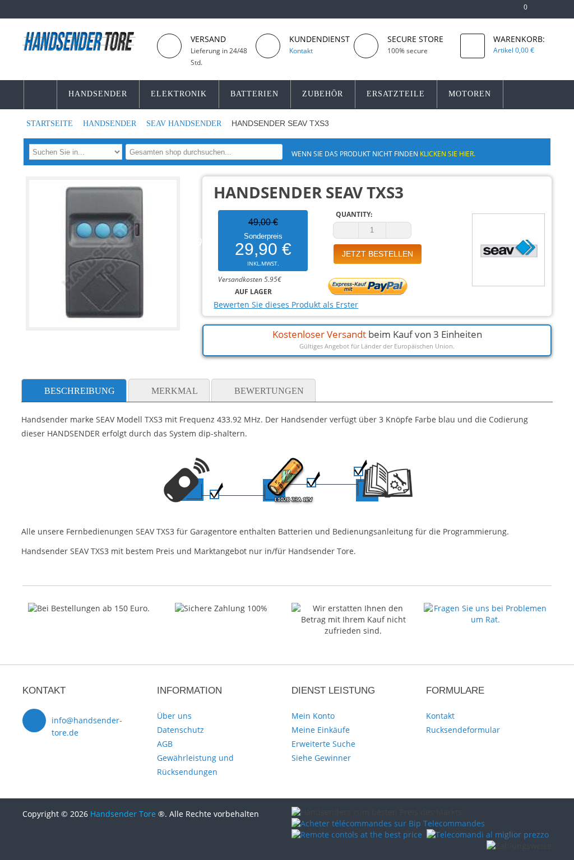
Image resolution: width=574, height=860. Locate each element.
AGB (165, 743)
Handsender (110, 123)
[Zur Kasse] (501, 11)
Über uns (174, 715)
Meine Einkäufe (320, 729)
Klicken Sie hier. (447, 153)
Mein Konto (313, 715)
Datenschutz (180, 729)
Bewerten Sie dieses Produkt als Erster (286, 304)
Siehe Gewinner (321, 757)
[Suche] (272, 151)
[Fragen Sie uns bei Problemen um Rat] (485, 608)
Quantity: (354, 214)
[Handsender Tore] (85, 41)
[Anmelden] (546, 11)
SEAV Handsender (185, 123)
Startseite (50, 123)
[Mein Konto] (483, 11)
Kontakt (440, 715)
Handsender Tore (123, 813)
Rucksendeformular (463, 729)
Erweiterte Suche (323, 743)
